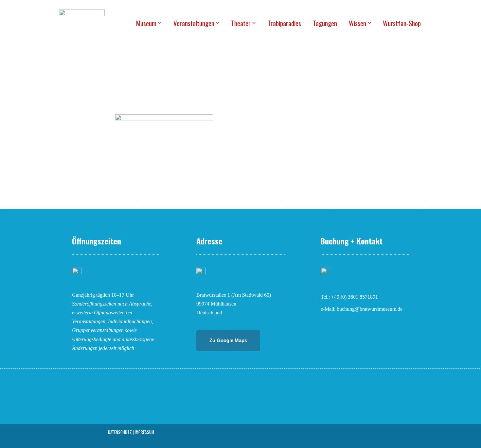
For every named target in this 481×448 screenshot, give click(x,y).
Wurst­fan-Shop (402, 23)
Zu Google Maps (228, 340)
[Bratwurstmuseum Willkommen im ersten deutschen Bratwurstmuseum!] (82, 22)
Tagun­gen (325, 23)
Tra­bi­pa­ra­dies (284, 23)
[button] (159, 23)
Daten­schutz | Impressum (131, 432)
